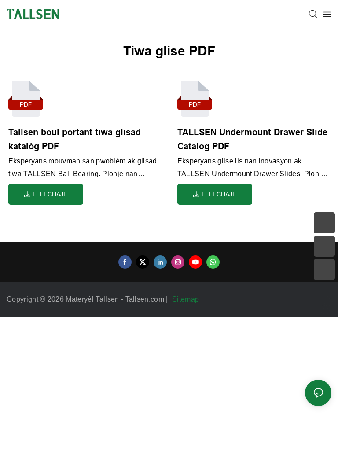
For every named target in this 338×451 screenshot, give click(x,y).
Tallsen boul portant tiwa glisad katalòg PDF (74, 139)
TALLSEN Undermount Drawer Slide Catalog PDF (252, 139)
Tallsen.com (145, 299)
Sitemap (186, 299)
